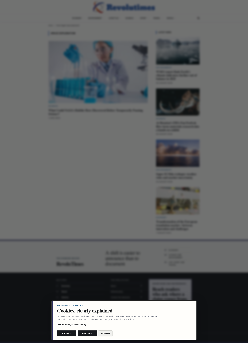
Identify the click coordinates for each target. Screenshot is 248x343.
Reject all (66, 333)
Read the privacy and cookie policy (71, 325)
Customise (105, 333)
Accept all (87, 333)
